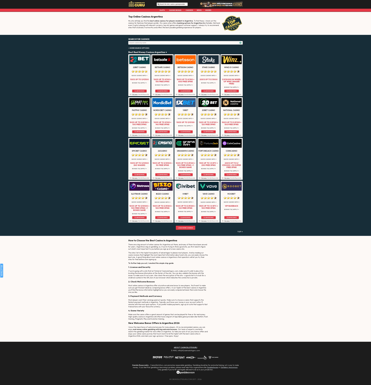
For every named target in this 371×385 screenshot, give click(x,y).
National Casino (231, 110)
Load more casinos (185, 228)
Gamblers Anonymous (229, 367)
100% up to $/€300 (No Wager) (139, 164)
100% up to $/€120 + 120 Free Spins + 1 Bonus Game (185, 165)
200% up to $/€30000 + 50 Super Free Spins (231, 165)
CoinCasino (231, 151)
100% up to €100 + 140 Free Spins (162, 123)
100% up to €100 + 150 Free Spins (162, 80)
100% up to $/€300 (139, 79)
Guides (208, 10)
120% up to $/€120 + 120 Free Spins (208, 123)
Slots (162, 10)
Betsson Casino (185, 67)
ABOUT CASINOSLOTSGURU (185, 347)
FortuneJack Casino (208, 151)
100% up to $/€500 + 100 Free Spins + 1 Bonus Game (139, 208)
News (199, 10)
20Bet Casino (208, 110)
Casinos (189, 10)
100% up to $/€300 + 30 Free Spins (162, 164)
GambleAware (212, 367)
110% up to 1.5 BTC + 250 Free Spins (208, 164)
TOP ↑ (240, 232)
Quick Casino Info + (139, 75)
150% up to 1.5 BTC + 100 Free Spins (208, 207)
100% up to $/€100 (185, 122)
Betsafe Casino (162, 67)
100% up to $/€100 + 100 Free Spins (139, 123)
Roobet (231, 194)
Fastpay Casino (139, 110)
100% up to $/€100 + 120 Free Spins (185, 207)
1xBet (185, 110)
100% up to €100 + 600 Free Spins (185, 80)
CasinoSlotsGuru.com (181, 379)
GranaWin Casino (185, 151)
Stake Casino (208, 67)
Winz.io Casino (231, 67)
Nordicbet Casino (162, 110)
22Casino (162, 151)
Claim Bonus (139, 91)
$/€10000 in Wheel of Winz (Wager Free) (231, 81)
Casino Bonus (175, 10)
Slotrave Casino (139, 194)
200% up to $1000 (208, 79)
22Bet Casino (139, 67)
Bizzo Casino (162, 194)
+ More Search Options (139, 48)
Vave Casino (209, 194)
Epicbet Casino (139, 151)
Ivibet (185, 194)
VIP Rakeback (231, 206)
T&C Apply (135, 94)
